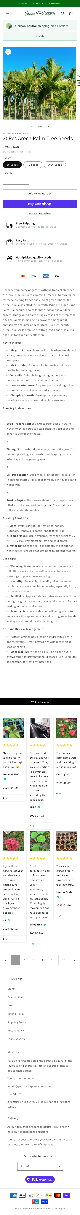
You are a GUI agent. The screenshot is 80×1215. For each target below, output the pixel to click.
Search (11, 988)
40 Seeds (33, 164)
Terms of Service (17, 1039)
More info (40, 36)
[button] (7, 13)
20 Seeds (12, 164)
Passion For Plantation (34, 1208)
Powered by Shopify (55, 1208)
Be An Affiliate (15, 997)
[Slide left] (32, 126)
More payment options (40, 212)
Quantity (7, 172)
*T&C (10, 1005)
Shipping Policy (16, 1022)
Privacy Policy (15, 1030)
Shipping (7, 152)
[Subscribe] (59, 1166)
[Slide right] (48, 126)
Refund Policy (15, 1013)
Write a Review (40, 701)
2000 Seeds (55, 164)
